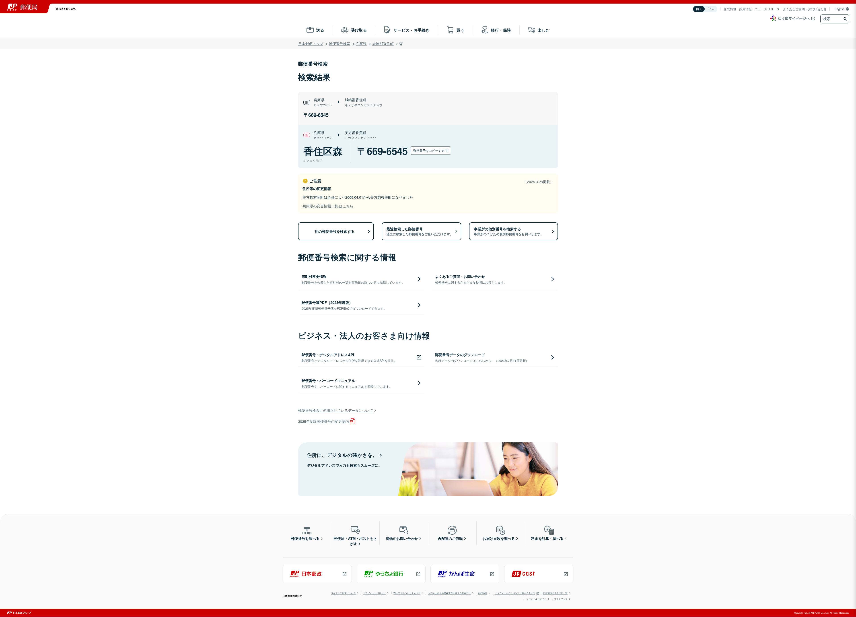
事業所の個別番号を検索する (508, 231)
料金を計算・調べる (547, 538)
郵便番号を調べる (305, 538)
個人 (699, 9)
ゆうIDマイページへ (794, 18)
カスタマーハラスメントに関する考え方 (515, 593)
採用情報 (745, 9)
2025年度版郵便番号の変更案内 (323, 421)
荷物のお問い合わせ (402, 538)
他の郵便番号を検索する (334, 231)
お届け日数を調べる (499, 538)
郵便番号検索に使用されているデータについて (335, 410)
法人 (711, 9)
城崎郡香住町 (383, 43)
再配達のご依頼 (450, 538)
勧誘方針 (482, 593)
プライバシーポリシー (374, 593)
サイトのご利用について (343, 593)
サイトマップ (561, 598)
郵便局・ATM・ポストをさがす (355, 541)
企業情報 (730, 9)
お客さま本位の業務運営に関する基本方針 (449, 593)
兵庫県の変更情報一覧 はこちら (327, 205)
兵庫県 (361, 43)
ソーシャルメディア (536, 598)
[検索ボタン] (846, 19)
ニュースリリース (767, 9)
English (839, 9)
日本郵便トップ (310, 43)
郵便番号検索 (339, 43)
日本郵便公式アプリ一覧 (555, 593)
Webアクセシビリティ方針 (406, 593)
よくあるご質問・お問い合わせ (805, 9)
